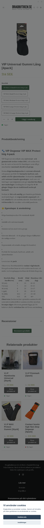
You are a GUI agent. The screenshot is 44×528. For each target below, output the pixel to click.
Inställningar (22, 522)
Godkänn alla (22, 517)
